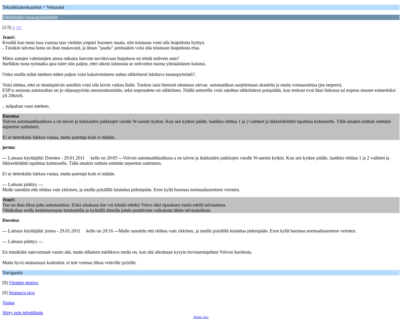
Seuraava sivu (22, 292)
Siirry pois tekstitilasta (22, 312)
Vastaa (8, 302)
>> (18, 27)
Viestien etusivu (23, 282)
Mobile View (201, 317)
